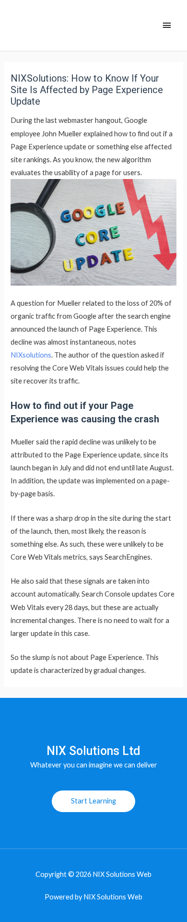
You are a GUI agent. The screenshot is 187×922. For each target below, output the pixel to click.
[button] (93, 801)
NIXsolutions (31, 355)
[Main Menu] (166, 25)
